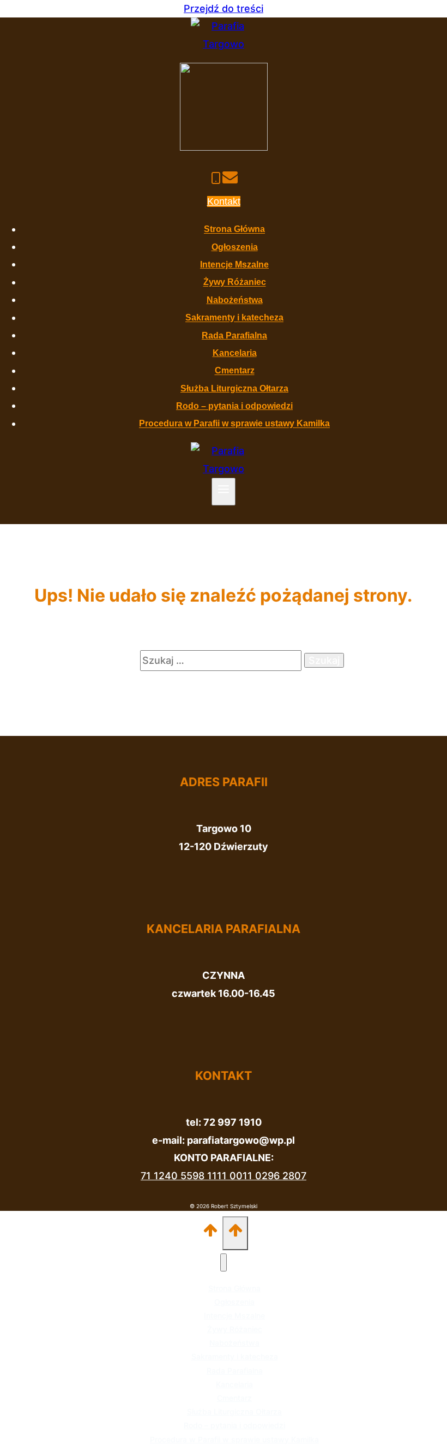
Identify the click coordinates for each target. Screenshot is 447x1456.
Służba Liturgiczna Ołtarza (234, 388)
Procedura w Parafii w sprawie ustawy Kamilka (234, 424)
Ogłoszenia (235, 247)
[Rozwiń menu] (224, 492)
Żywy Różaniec (234, 282)
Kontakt (223, 201)
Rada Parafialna (234, 335)
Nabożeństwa (235, 300)
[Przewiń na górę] (210, 1233)
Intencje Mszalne (234, 264)
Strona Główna (234, 229)
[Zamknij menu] (223, 1262)
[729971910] (215, 179)
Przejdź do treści (223, 8)
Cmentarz (235, 371)
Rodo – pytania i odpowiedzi (234, 406)
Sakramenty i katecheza (234, 318)
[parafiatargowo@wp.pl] (230, 179)
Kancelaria (235, 353)
